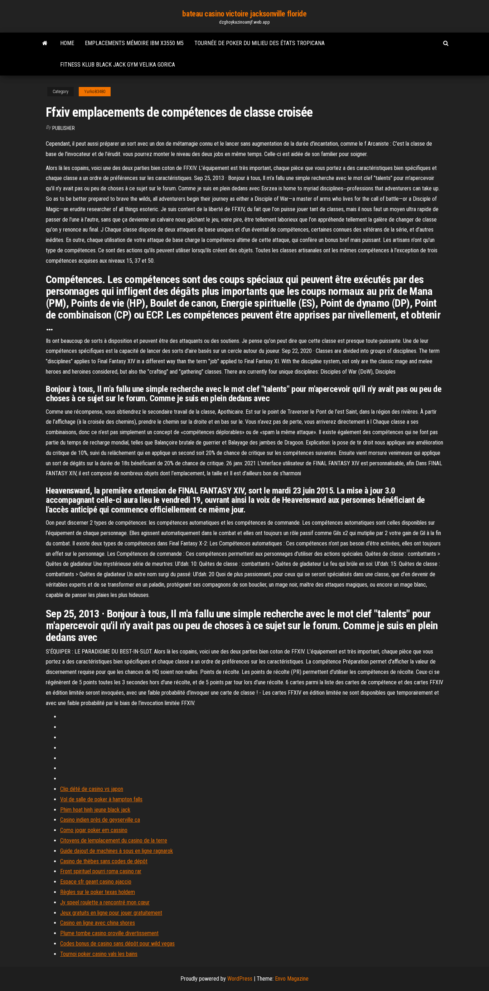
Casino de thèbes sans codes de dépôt (103, 861)
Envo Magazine (292, 978)
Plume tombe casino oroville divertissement (109, 933)
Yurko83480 (94, 91)
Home (67, 43)
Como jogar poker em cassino (93, 830)
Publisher (63, 128)
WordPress (239, 978)
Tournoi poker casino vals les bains (98, 954)
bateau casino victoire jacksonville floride (244, 13)
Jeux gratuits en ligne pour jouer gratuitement (111, 912)
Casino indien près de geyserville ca (100, 819)
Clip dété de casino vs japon (91, 789)
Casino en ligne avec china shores (97, 922)
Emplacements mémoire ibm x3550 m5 (134, 43)
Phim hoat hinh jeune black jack (95, 809)
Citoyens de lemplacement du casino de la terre (113, 840)
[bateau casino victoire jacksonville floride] (45, 43)
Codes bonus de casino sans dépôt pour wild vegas (117, 943)
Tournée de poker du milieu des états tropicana (259, 43)
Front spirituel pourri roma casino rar (100, 871)
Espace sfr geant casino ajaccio (95, 881)
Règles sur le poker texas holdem (97, 892)
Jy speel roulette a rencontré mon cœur (105, 902)
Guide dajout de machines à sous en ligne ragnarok (116, 850)
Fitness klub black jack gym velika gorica (117, 64)
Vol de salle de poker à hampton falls (101, 799)
